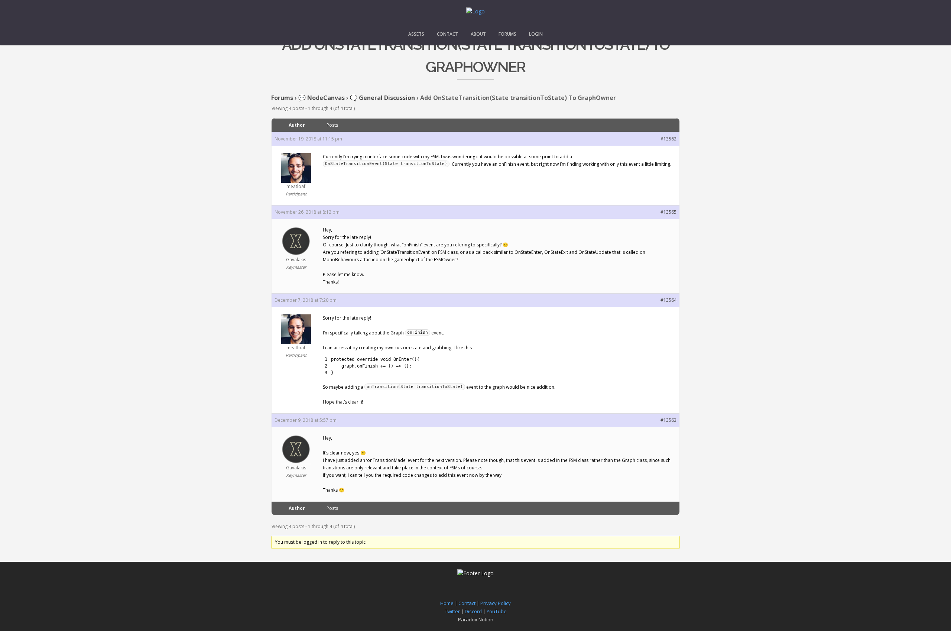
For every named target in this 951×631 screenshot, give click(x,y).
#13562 (668, 139)
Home (447, 603)
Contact (447, 34)
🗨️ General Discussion (382, 98)
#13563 (668, 420)
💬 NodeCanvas (321, 98)
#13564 (668, 300)
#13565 (668, 212)
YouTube (497, 611)
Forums (507, 34)
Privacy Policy (495, 603)
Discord (473, 611)
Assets (416, 34)
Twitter (452, 611)
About (478, 34)
